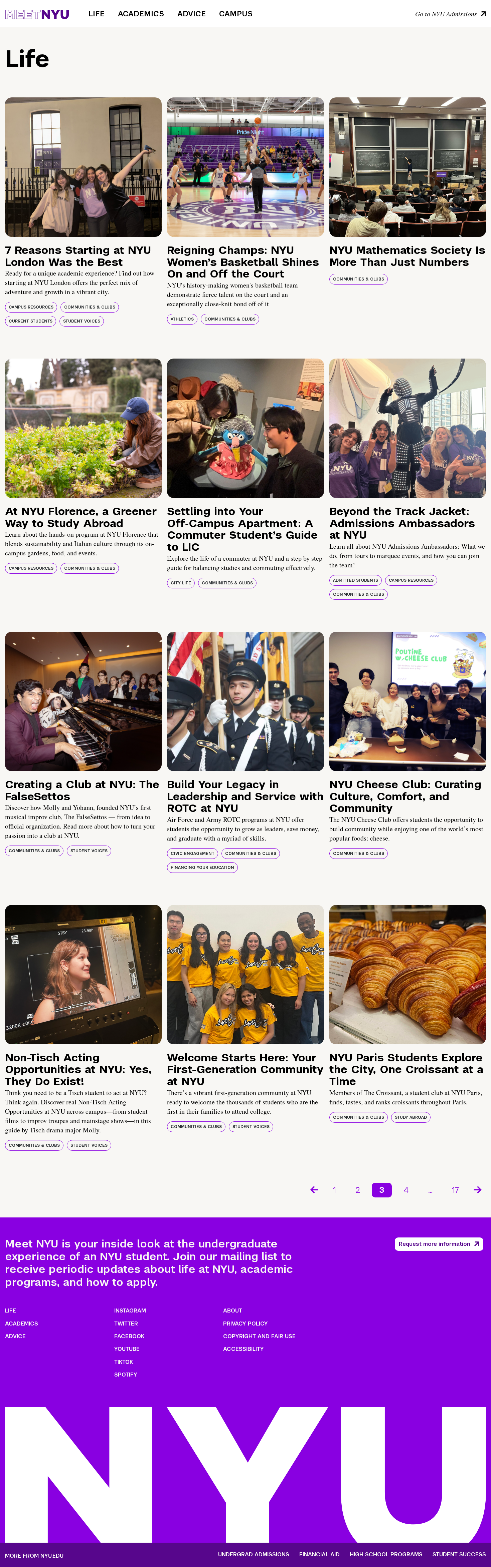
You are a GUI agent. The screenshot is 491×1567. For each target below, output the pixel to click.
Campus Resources (31, 307)
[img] (83, 167)
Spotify (125, 1374)
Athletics (182, 319)
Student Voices (81, 321)
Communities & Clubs (89, 307)
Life (97, 14)
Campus (236, 14)
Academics (141, 14)
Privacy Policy (245, 1323)
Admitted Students (355, 580)
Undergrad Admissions (253, 1554)
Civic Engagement (192, 853)
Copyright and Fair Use (259, 1336)
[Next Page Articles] (478, 1189)
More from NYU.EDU (34, 1555)
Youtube (127, 1349)
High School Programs (386, 1554)
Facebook (129, 1336)
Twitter (126, 1323)
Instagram (130, 1310)
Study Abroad (411, 1117)
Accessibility (243, 1349)
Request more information (434, 1243)
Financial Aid (319, 1554)
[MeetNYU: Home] (37, 13)
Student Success (459, 1554)
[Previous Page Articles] (313, 1189)
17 (455, 1190)
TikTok (123, 1362)
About (232, 1310)
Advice (191, 14)
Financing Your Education (202, 867)
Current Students (30, 321)
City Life (181, 583)
